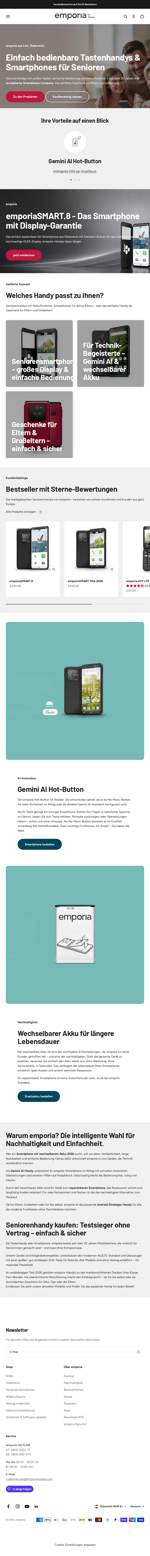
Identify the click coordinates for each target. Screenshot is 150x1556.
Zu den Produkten (25, 96)
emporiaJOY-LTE (137, 581)
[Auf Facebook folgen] (8, 1506)
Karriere (69, 1376)
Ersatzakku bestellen (39, 1096)
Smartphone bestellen (40, 844)
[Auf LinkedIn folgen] (36, 1506)
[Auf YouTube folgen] (27, 1506)
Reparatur (70, 1403)
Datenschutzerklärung (20, 1410)
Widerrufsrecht (15, 1396)
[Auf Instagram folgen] (17, 1506)
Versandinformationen (20, 1389)
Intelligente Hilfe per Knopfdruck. (75, 171)
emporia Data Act (75, 1424)
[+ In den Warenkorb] (53, 569)
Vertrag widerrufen (18, 1403)
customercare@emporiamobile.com (29, 1479)
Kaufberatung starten (67, 96)
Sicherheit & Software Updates (26, 1417)
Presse (68, 1396)
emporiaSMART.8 (21, 581)
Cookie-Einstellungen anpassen (75, 1545)
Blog (67, 1410)
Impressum (13, 1383)
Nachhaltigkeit (73, 1383)
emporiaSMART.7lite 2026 (85, 581)
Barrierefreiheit (73, 1389)
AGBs (9, 1376)
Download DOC (74, 1417)
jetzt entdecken (24, 255)
